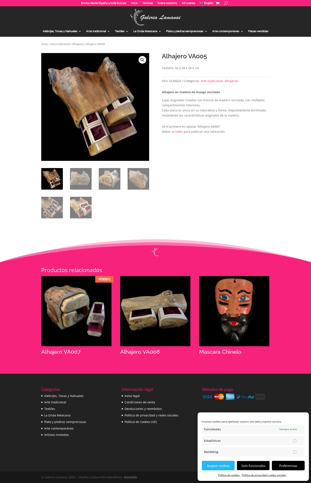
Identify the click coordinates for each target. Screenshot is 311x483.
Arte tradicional (96, 31)
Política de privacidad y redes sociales (264, 475)
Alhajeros (78, 44)
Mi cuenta (188, 3)
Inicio (134, 3)
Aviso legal (132, 396)
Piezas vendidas (258, 31)
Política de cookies (229, 475)
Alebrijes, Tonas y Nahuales (60, 31)
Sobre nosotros (167, 3)
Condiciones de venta (140, 402)
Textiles (119, 31)
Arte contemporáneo (225, 31)
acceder (177, 132)
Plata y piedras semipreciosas (184, 31)
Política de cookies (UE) (141, 422)
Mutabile (130, 477)
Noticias (148, 3)
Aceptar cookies (218, 466)
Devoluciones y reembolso (143, 409)
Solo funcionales (253, 466)
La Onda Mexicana (145, 31)
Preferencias (288, 466)
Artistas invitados (56, 435)
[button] (142, 60)
